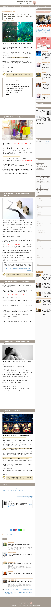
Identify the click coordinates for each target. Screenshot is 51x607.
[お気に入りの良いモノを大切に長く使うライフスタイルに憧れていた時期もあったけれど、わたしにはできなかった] (19, 530)
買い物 (11, 534)
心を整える (29, 6)
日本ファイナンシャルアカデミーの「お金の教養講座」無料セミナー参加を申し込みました (43, 30)
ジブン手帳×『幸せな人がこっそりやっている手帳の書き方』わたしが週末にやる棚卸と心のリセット (46, 286)
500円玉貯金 (43, 162)
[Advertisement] (17, 105)
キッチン (38, 177)
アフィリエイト (39, 175)
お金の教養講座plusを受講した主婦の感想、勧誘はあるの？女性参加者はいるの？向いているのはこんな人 (43, 34)
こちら (26, 504)
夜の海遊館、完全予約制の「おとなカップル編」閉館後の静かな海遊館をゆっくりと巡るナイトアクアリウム (46, 56)
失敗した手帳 (43, 181)
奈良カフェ (48, 181)
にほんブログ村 (30, 497)
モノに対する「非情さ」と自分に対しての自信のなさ (14, 90)
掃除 (37, 183)
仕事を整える (21, 6)
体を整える (45, 6)
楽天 (48, 188)
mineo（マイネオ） (40, 170)
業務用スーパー (44, 188)
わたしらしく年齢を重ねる (46, 141)
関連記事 (7, 94)
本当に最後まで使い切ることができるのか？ (13, 84)
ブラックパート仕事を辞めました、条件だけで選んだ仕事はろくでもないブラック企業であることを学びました (46, 312)
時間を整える (37, 6)
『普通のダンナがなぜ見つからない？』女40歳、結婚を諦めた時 (20, 573)
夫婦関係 (38, 181)
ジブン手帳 (47, 177)
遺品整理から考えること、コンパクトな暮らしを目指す (12, 488)
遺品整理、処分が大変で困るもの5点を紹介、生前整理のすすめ (13, 490)
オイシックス (45, 175)
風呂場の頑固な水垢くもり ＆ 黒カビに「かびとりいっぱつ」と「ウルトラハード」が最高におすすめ (46, 87)
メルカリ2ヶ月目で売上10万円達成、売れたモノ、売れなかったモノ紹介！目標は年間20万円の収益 (46, 303)
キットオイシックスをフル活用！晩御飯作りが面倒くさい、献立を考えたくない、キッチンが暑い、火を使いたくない (46, 277)
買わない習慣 (46, 190)
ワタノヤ (46, 143)
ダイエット (38, 179)
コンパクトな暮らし (6, 534)
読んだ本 (41, 190)
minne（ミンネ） (46, 170)
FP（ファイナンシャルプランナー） (42, 166)
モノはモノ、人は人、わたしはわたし (12, 92)
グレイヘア (42, 177)
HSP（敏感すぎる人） (40, 168)
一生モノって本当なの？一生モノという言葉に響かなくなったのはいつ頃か (18, 86)
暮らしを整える (5, 6)
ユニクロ (47, 179)
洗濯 (37, 190)
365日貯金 (38, 162)
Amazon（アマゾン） (40, 164)
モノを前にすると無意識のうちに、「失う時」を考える (14, 88)
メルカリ (43, 179)
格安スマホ (38, 188)
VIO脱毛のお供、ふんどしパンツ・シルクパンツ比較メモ (46, 97)
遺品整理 (38, 192)
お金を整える (13, 6)
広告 (12, 534)
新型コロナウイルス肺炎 (43, 183)
